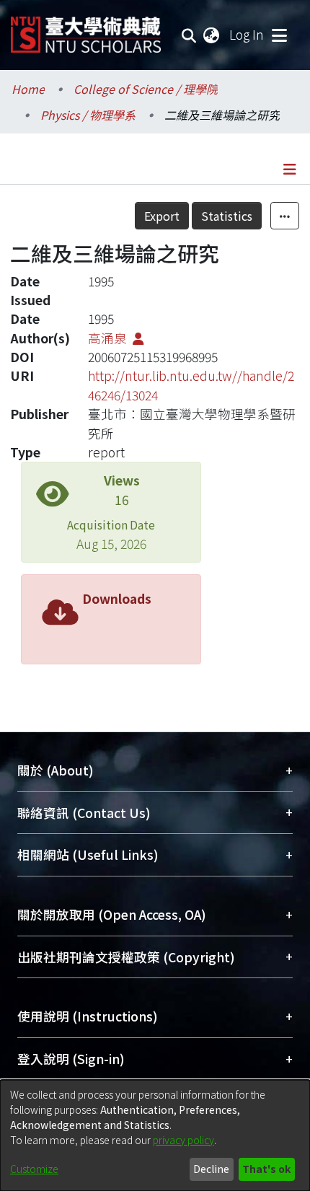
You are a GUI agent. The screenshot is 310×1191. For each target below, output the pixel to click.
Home (28, 88)
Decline (211, 1168)
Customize (34, 1168)
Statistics (226, 215)
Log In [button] (247, 34)
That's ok (266, 1168)
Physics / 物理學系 (88, 114)
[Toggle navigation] (279, 34)
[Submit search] (189, 34)
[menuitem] (212, 34)
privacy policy (183, 1140)
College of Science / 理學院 (146, 88)
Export (162, 215)
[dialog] (155, 1135)
